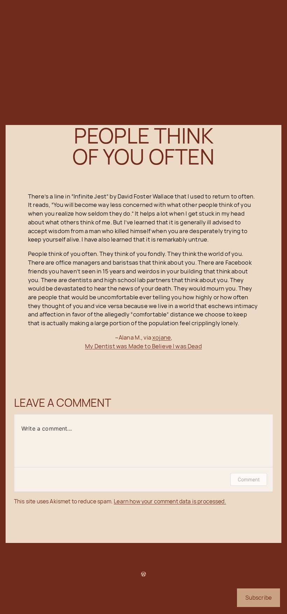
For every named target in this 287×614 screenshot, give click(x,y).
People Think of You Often (143, 146)
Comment (249, 479)
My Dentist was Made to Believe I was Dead (143, 346)
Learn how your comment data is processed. (170, 501)
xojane (161, 337)
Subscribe (258, 597)
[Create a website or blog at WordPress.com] (143, 574)
